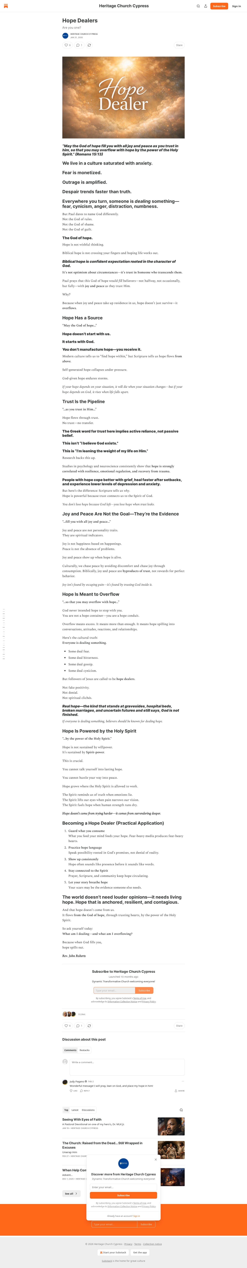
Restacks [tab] (84, 1050)
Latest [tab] (75, 1110)
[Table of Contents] (3, 634)
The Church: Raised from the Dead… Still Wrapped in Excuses (102, 1145)
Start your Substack (114, 1252)
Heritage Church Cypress (84, 34)
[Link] (57, 150)
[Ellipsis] (183, 1081)
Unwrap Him (69, 1152)
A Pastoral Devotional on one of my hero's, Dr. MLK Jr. (93, 1124)
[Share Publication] (205, 6)
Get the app (140, 1252)
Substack (107, 1260)
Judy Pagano (77, 1081)
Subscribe (219, 6)
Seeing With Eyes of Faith (81, 1119)
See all (69, 1193)
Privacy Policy (149, 1206)
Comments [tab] (70, 1050)
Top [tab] (66, 1110)
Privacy (128, 1244)
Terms (137, 1244)
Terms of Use (139, 1202)
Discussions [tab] (88, 1110)
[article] (123, 1126)
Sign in (236, 6)
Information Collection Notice (122, 1206)
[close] (155, 1159)
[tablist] (76, 1050)
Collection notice (152, 1244)
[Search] (198, 6)
